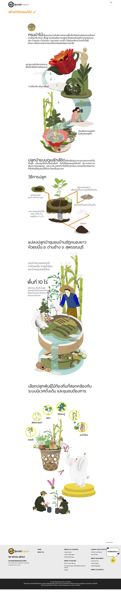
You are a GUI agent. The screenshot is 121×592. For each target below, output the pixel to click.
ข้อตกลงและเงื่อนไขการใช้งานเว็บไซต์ (49, 585)
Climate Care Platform (96, 552)
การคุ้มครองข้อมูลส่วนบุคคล (64, 585)
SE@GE (66, 570)
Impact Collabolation (69, 555)
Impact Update (94, 563)
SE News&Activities (69, 557)
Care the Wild (94, 555)
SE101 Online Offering (69, 563)
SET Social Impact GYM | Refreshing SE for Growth (75, 566)
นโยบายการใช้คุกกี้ (76, 585)
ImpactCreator (68, 552)
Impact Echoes (94, 561)
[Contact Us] (113, 560)
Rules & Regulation (95, 566)
